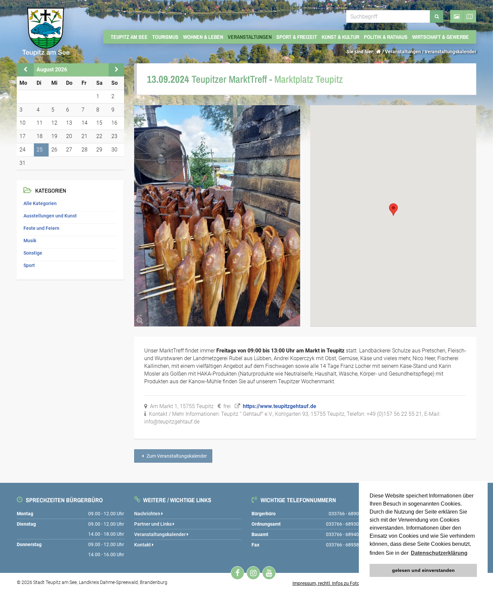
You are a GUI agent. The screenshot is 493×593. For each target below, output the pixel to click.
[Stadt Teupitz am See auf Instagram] (253, 573)
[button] (393, 209)
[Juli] (25, 69)
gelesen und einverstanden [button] (423, 570)
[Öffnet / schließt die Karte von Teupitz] (469, 16)
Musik (29, 240)
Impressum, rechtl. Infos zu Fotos (327, 583)
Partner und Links (153, 524)
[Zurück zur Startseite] (378, 51)
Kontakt (143, 544)
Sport (29, 265)
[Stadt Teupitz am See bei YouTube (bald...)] (269, 573)
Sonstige (32, 253)
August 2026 (52, 69)
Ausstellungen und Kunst (50, 215)
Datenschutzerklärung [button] (439, 553)
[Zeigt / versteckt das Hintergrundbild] (456, 16)
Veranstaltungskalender (450, 51)
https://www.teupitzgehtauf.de (279, 406)
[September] (116, 69)
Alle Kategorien (40, 203)
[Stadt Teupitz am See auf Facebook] (237, 573)
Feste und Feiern (41, 228)
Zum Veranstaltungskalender (176, 456)
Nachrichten (147, 513)
